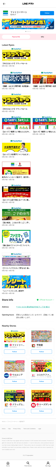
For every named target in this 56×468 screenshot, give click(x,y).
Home (8, 465)
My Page (48, 465)
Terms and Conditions (29, 428)
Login (39, 428)
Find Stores (28, 465)
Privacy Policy (17, 428)
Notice (3, 428)
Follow (47, 13)
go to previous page (4, 3)
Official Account (45, 300)
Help (9, 428)
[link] (5, 13)
